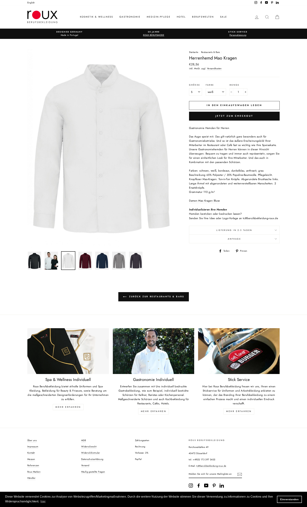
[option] (69, 33)
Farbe (210, 84)
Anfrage (234, 238)
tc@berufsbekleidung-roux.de (211, 466)
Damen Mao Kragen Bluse (204, 201)
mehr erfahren (153, 411)
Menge (234, 84)
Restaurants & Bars (210, 52)
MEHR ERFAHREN (68, 407)
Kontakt (31, 452)
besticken (206, 214)
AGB (83, 440)
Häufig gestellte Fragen (93, 471)
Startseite (193, 52)
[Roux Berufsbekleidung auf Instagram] (191, 485)
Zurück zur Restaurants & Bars (156, 296)
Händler (31, 478)
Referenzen (33, 465)
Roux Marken (34, 471)
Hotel (181, 16)
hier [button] (43, 501)
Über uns (32, 440)
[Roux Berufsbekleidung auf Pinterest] (214, 485)
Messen (31, 459)
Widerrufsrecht (88, 446)
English (31, 2)
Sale (223, 16)
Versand (85, 465)
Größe (194, 84)
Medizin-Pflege (158, 16)
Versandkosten (214, 68)
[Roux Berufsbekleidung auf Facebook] (198, 485)
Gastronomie (130, 16)
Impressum (32, 446)
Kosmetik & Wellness (96, 16)
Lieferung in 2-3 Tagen (234, 230)
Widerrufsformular (90, 452)
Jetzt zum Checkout (234, 116)
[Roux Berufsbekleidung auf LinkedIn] (222, 485)
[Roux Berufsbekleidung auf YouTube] (206, 485)
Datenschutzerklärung (92, 459)
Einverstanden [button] (289, 499)
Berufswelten (203, 16)
